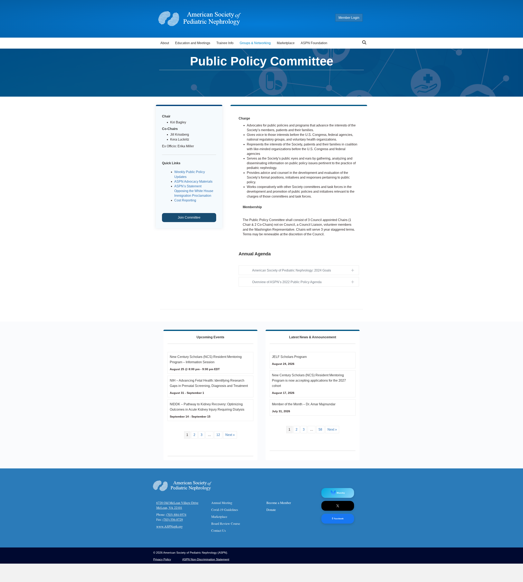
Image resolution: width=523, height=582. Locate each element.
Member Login (349, 17)
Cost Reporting (185, 200)
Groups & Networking (255, 43)
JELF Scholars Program (289, 357)
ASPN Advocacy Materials (193, 181)
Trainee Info (225, 43)
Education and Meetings (192, 43)
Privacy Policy (162, 559)
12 (218, 435)
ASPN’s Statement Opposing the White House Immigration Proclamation (193, 190)
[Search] (363, 42)
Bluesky (341, 493)
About (164, 43)
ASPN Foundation (314, 43)
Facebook (338, 518)
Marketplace (286, 43)
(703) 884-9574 (176, 514)
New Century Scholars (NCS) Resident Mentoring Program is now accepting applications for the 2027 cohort (309, 380)
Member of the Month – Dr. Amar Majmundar (303, 404)
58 (320, 429)
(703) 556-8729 (173, 519)
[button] (299, 270)
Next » (230, 435)
